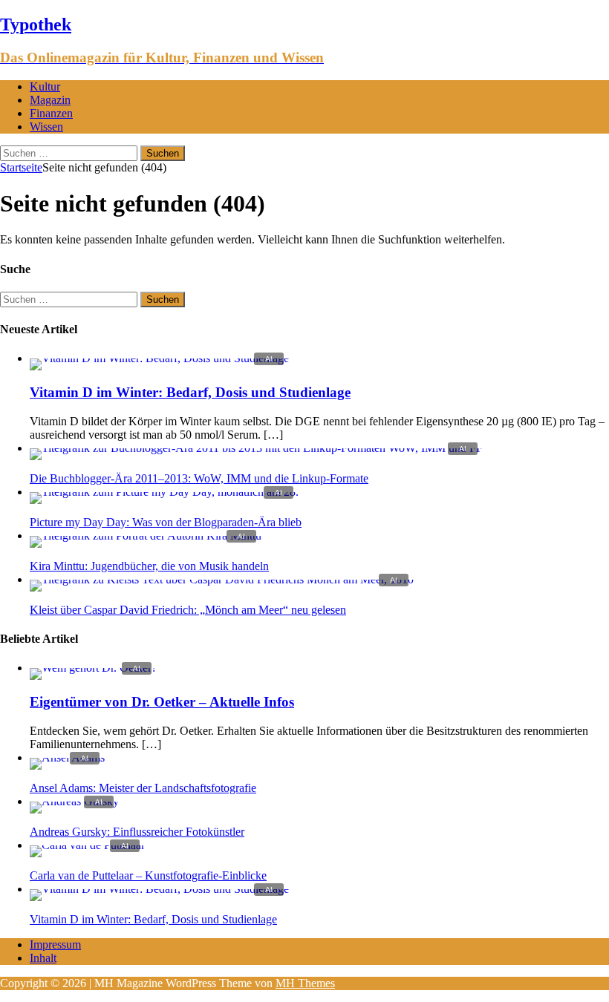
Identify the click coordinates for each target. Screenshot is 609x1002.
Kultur (45, 86)
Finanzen (51, 113)
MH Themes (305, 983)
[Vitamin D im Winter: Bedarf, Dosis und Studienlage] (159, 358)
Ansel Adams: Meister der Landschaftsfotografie (143, 788)
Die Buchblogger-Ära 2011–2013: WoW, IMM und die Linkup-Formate (199, 478)
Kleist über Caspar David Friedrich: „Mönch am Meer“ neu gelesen (188, 609)
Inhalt (43, 958)
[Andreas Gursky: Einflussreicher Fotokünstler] (74, 801)
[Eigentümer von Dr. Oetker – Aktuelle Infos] (93, 667)
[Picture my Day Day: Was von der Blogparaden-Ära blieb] (164, 491)
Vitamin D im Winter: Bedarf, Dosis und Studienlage (190, 392)
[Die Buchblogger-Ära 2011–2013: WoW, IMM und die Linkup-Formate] (256, 448)
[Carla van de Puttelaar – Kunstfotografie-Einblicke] (87, 845)
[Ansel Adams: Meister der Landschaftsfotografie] (67, 757)
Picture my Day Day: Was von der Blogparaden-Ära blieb (166, 522)
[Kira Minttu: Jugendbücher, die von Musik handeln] (145, 535)
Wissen (46, 126)
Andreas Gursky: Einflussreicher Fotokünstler (137, 831)
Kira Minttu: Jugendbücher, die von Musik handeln (149, 566)
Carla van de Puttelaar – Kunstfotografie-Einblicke (148, 875)
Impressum (55, 944)
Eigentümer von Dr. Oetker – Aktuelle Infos (162, 702)
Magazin (50, 100)
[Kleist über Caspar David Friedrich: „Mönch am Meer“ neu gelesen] (222, 579)
